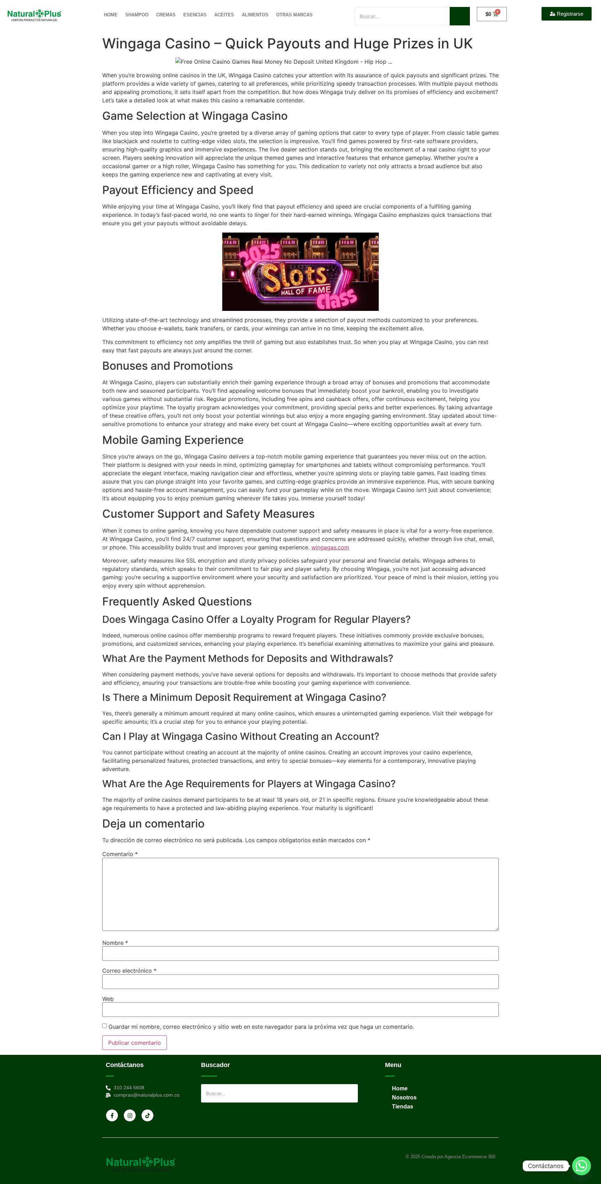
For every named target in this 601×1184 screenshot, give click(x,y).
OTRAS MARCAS (294, 14)
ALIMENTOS (255, 14)
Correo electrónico (129, 970)
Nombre (115, 943)
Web (108, 999)
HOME (111, 14)
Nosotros (404, 1097)
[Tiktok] (147, 1115)
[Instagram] (129, 1115)
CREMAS (166, 14)
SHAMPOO (137, 14)
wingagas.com (330, 547)
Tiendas (402, 1106)
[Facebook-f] (112, 1115)
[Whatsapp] (581, 1165)
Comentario (120, 854)
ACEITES (224, 14)
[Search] (460, 16)
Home (400, 1088)
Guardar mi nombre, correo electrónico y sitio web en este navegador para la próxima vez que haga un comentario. (261, 1026)
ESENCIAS (195, 14)
